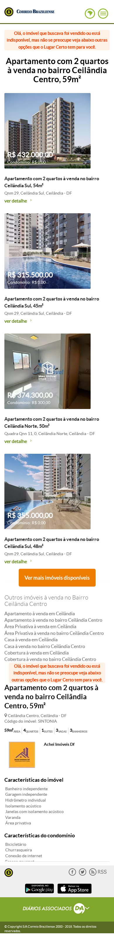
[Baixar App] (39, 894)
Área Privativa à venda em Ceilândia (40, 626)
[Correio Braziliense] (35, 10)
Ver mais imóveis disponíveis (57, 578)
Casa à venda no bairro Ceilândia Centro (44, 646)
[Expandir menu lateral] (103, 13)
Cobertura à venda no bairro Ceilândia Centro (50, 659)
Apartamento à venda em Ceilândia (39, 613)
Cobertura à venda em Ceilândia (36, 652)
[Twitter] (82, 874)
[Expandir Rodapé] (57, 909)
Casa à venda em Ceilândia (31, 639)
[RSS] (98, 874)
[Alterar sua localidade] (90, 13)
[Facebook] (72, 874)
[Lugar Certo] (8, 872)
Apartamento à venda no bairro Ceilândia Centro (53, 620)
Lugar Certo (8, 11)
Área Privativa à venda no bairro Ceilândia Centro (54, 633)
